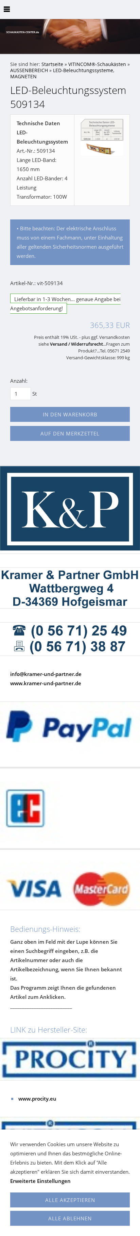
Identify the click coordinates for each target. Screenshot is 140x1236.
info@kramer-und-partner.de (46, 674)
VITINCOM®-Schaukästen (97, 64)
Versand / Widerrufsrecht (76, 344)
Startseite (52, 64)
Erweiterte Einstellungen (40, 1180)
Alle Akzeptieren (70, 1200)
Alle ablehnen (70, 1218)
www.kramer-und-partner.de (45, 683)
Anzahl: (19, 380)
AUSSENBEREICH (29, 70)
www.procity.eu (37, 1098)
